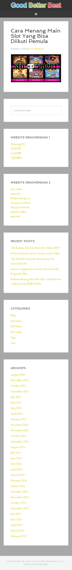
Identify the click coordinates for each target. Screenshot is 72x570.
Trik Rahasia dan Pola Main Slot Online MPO (35, 248)
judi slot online (18, 212)
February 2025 (19, 419)
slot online (16, 189)
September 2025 (20, 391)
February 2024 (19, 480)
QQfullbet (16, 157)
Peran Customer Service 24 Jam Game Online (35, 253)
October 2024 (18, 436)
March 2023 (17, 530)
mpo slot (15, 216)
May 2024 (16, 464)
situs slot (15, 193)
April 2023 (17, 525)
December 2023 (19, 491)
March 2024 (17, 475)
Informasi (16, 321)
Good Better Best (36, 5)
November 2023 (20, 497)
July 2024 (16, 452)
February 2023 (19, 536)
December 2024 (19, 425)
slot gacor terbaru (21, 203)
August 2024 (18, 447)
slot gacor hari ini (20, 207)
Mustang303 (18, 144)
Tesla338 (16, 148)
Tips (13, 337)
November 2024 (20, 430)
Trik (13, 343)
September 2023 (20, 508)
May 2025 (16, 408)
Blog (13, 315)
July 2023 (16, 514)
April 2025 (17, 413)
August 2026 (18, 374)
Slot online (16, 332)
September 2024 (20, 441)
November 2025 (20, 380)
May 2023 (16, 519)
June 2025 (16, 402)
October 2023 (18, 503)
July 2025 (16, 397)
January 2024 (18, 486)
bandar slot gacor (20, 198)
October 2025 (18, 386)
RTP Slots (16, 326)
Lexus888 (16, 153)
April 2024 (17, 469)
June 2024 (16, 458)
